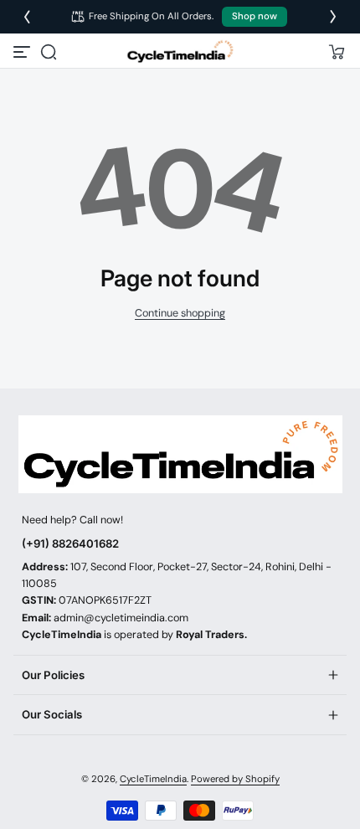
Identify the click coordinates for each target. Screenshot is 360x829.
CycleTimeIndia (153, 779)
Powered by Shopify (235, 779)
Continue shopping (180, 313)
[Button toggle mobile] (23, 52)
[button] (48, 52)
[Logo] (180, 51)
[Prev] (26, 16)
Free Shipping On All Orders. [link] (152, 16)
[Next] (333, 16)
